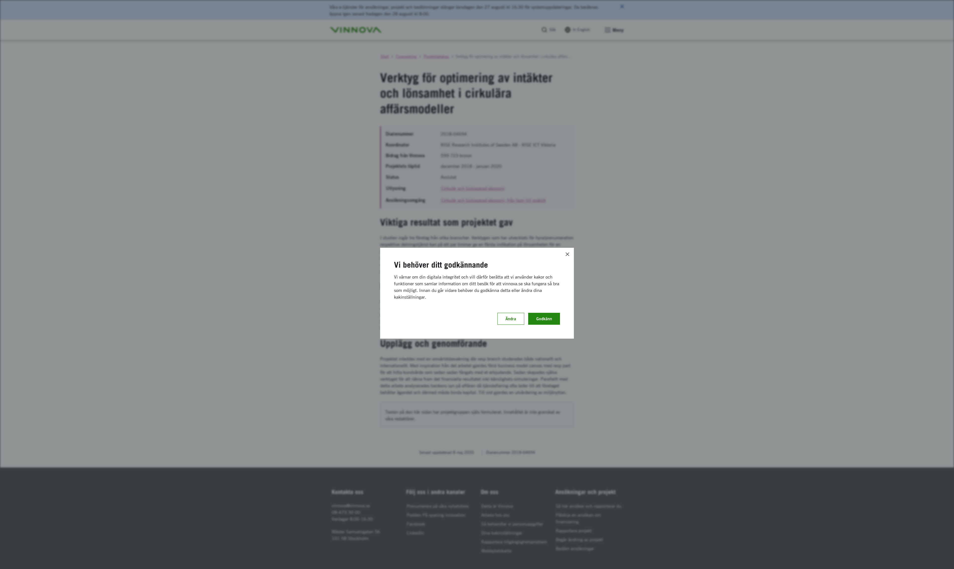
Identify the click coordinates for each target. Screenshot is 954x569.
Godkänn (544, 318)
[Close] (567, 254)
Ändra (511, 318)
